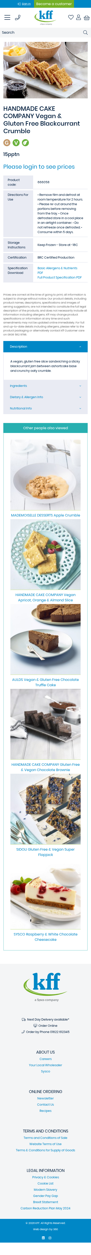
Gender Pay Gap (45, 1196)
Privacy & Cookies (45, 1177)
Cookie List (45, 1183)
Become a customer (54, 3)
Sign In (26, 4)
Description (18, 346)
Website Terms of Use (45, 1144)
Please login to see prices (39, 167)
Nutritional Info (21, 408)
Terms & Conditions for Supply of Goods (45, 1150)
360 (55, 1229)
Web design (41, 1229)
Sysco (45, 1071)
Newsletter (45, 1098)
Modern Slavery (45, 1189)
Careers (46, 1059)
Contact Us (45, 1104)
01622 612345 (60, 1032)
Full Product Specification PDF (60, 277)
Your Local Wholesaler (45, 1065)
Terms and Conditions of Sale (45, 1138)
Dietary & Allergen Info (26, 397)
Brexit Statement (45, 1202)
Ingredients (18, 386)
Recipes (45, 1111)
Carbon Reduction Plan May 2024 (45, 1208)
